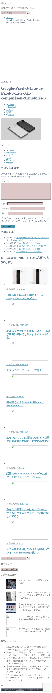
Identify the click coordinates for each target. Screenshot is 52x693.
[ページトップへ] (2, 685)
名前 (4, 203)
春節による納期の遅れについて (31, 246)
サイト (4, 213)
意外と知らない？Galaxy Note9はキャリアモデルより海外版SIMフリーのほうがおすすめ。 (34, 607)
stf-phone (20, 689)
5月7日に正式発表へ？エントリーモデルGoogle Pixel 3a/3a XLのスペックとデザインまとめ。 (27, 677)
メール (5, 208)
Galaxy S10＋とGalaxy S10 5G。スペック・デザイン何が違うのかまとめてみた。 (35, 595)
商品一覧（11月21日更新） (29, 251)
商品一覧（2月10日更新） (28, 243)
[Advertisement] (26, 53)
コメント (5, 181)
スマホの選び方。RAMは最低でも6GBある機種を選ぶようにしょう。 (34, 619)
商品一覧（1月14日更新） (28, 249)
